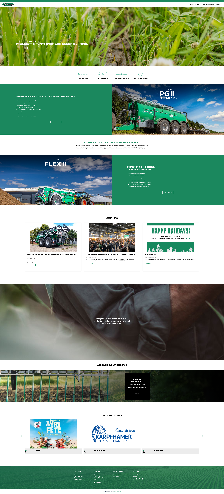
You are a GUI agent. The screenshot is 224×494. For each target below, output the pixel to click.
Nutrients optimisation (140, 78)
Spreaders (76, 477)
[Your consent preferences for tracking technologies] (2, 492)
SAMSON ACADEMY (98, 482)
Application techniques (121, 78)
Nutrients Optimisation (99, 477)
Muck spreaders (102, 78)
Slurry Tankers (77, 474)
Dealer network (136, 474)
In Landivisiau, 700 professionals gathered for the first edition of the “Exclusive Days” (110, 254)
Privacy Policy (116, 491)
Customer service (117, 474)
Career (95, 483)
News (95, 479)
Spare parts (116, 476)
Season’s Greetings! (150, 254)
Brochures (96, 480)
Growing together (97, 476)
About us (96, 474)
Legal (120, 491)
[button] (220, 1)
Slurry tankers (83, 78)
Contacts (135, 476)
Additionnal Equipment (79, 476)
